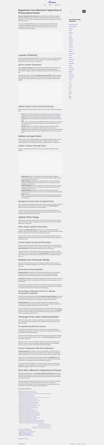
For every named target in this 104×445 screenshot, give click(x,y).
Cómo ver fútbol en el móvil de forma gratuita (29, 392)
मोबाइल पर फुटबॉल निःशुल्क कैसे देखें (25, 429)
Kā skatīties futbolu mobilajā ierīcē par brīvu (29, 403)
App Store (58, 115)
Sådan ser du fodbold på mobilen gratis (28, 396)
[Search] (84, 11)
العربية (70, 84)
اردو (70, 82)
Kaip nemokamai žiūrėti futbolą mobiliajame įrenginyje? (31, 405)
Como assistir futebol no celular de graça (30, 411)
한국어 (70, 98)
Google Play (50, 115)
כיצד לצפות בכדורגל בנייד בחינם (43, 424)
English (70, 37)
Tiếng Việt (71, 69)
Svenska (71, 67)
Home (45, 5)
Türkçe (70, 71)
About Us (84, 444)
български (71, 75)
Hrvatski (71, 43)
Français (71, 41)
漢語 (70, 96)
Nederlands (72, 53)
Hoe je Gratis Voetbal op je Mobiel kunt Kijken (31, 407)
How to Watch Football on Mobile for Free (29, 391)
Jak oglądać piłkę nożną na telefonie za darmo (29, 410)
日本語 (70, 92)
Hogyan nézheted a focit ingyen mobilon (29, 406)
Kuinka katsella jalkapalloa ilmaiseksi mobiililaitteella (30, 415)
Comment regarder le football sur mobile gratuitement (31, 400)
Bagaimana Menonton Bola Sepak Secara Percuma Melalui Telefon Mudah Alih (38, 393)
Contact (50, 5)
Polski (70, 57)
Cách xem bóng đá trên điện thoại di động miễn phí (31, 417)
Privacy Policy (57, 5)
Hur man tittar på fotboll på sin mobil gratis (30, 416)
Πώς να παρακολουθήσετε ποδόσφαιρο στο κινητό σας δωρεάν (34, 420)
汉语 (70, 94)
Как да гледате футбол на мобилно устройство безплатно (33, 421)
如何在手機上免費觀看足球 (26, 434)
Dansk (70, 30)
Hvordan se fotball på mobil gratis (27, 408)
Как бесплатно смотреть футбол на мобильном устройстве (33, 422)
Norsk (70, 55)
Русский (71, 77)
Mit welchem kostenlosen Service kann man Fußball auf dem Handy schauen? (35, 397)
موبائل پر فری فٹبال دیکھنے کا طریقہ (43, 425)
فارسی (70, 86)
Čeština (71, 28)
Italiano (70, 45)
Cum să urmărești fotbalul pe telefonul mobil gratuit (30, 412)
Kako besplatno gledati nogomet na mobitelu (29, 401)
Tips (28, 438)
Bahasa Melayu (72, 26)
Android (31, 179)
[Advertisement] (40, 41)
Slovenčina (71, 63)
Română (71, 61)
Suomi (70, 65)
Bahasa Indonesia (22, 438)
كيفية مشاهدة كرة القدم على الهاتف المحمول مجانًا (40, 426)
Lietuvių (71, 49)
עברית (70, 80)
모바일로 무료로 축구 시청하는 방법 (27, 435)
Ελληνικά (71, 73)
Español (71, 39)
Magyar (70, 51)
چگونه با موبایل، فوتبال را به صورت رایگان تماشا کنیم (40, 427)
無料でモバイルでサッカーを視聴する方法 (28, 431)
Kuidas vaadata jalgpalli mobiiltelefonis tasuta (29, 398)
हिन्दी (70, 88)
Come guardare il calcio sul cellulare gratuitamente (30, 402)
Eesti (70, 34)
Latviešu (71, 47)
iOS (36, 179)
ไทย (70, 90)
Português (71, 59)
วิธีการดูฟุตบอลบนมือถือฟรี (27, 430)
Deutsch (71, 32)
